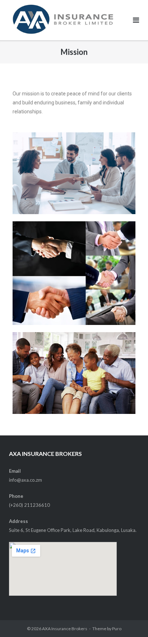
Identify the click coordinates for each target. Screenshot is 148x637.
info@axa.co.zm (25, 480)
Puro (116, 628)
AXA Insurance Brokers (64, 628)
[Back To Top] (130, 620)
